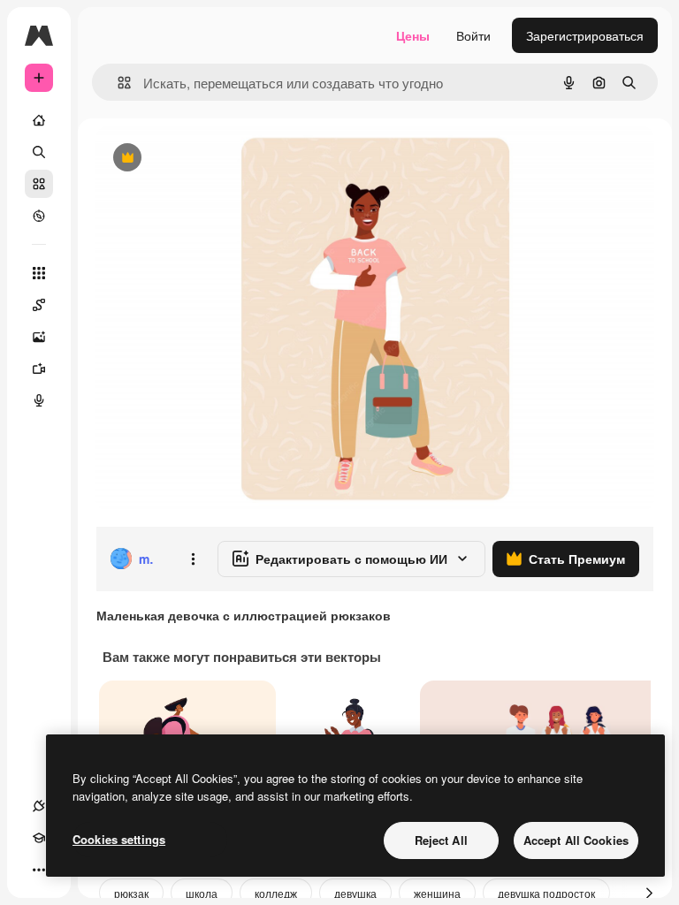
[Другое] (39, 870)
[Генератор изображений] (39, 337)
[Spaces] (39, 305)
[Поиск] (39, 152)
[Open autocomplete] (117, 82)
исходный (214, 158)
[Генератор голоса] (39, 400)
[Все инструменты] (39, 273)
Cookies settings (118, 839)
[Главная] (39, 120)
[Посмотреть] (39, 216)
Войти (473, 35)
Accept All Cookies (576, 840)
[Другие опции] (192, 558)
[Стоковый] (39, 184)
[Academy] (39, 838)
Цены (413, 35)
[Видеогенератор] (39, 368)
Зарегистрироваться (585, 35)
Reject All (441, 840)
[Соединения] (39, 806)
